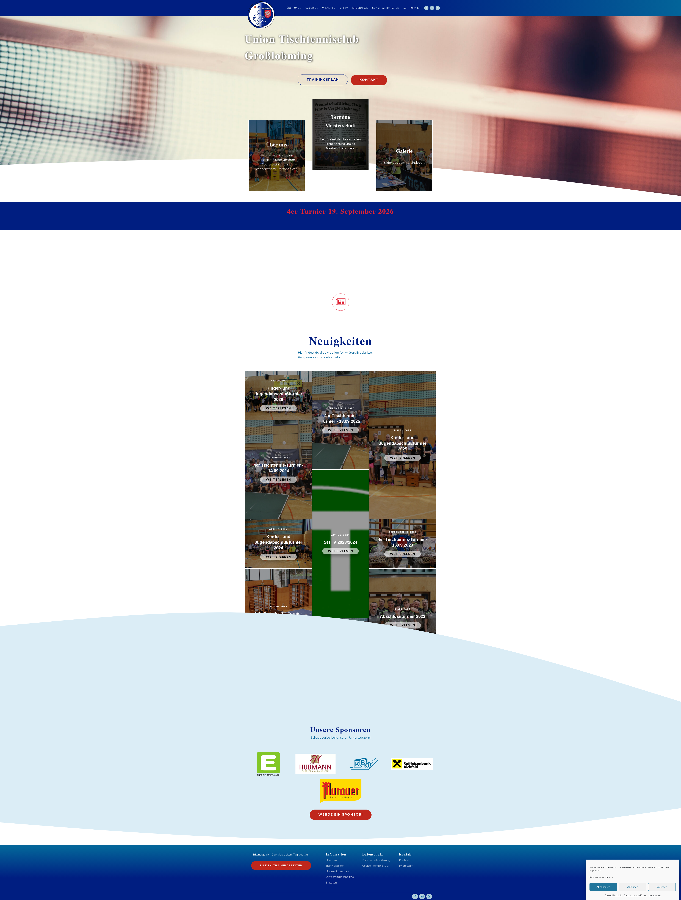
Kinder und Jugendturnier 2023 (340, 641)
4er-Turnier (412, 8)
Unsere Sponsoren (337, 871)
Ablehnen (632, 886)
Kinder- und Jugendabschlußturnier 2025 (402, 443)
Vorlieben (662, 886)
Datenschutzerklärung (601, 877)
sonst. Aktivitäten (385, 8)
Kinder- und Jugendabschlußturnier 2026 (278, 394)
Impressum (595, 870)
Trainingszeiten (335, 866)
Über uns (293, 8)
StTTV (344, 8)
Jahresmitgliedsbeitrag (340, 877)
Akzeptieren (603, 886)
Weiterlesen (278, 408)
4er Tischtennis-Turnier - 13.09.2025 (340, 418)
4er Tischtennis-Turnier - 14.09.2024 (278, 468)
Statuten (331, 882)
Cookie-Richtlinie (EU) (375, 866)
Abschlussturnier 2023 (402, 616)
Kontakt (368, 80)
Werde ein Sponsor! (340, 814)
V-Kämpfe (328, 8)
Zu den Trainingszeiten (281, 865)
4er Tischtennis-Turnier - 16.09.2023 (402, 542)
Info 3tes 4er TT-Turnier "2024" (278, 616)
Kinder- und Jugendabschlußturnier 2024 (278, 542)
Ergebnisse (360, 8)
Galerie (310, 8)
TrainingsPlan (323, 80)
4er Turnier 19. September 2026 (340, 211)
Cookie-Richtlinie (613, 895)
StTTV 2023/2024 (340, 542)
